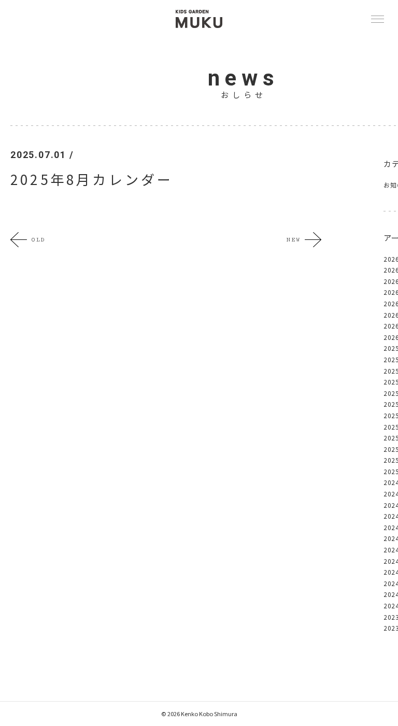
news (243, 78)
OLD (38, 239)
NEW (293, 239)
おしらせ (243, 94)
